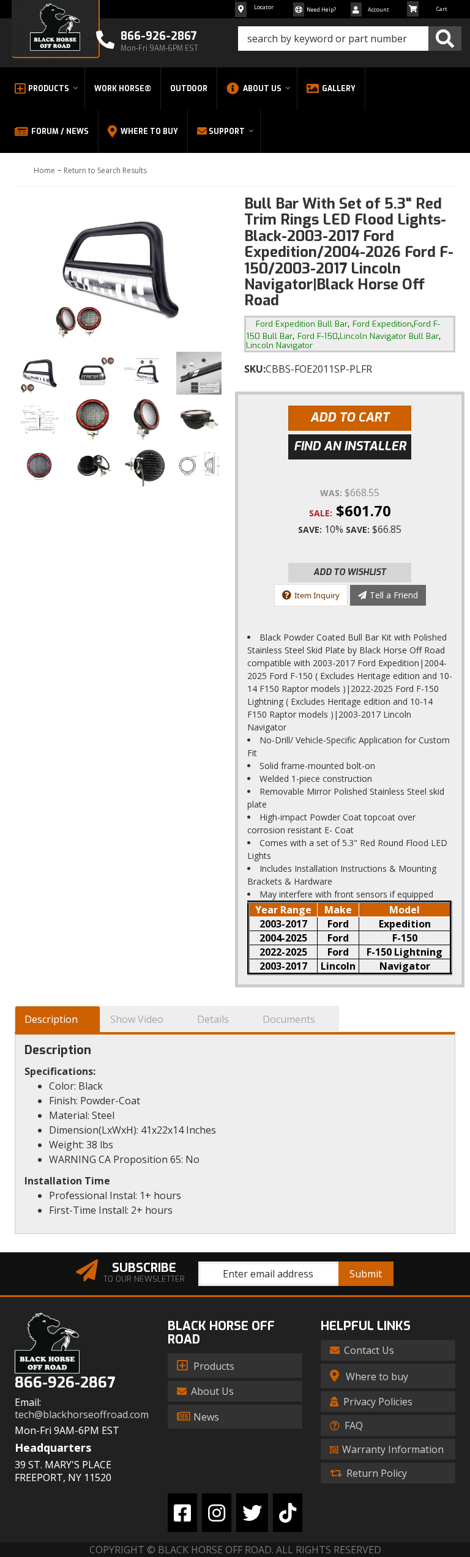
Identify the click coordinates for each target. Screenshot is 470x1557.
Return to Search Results (105, 170)
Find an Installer (350, 446)
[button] (349, 38)
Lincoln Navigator (279, 345)
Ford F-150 (317, 336)
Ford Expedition (382, 324)
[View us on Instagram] (216, 1512)
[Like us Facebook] (182, 1512)
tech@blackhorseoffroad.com (82, 1414)
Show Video (136, 1019)
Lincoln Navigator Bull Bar (389, 336)
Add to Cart (349, 417)
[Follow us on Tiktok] (287, 1512)
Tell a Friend (394, 595)
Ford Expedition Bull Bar (302, 324)
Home (44, 170)
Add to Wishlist (349, 572)
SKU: (255, 369)
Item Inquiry (317, 595)
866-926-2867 (65, 1382)
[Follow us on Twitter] (252, 1512)
